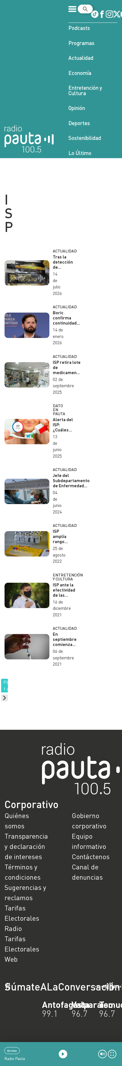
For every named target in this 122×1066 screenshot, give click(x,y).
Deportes (79, 123)
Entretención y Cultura (85, 90)
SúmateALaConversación (45, 986)
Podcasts (79, 28)
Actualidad (80, 57)
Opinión (76, 108)
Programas (81, 43)
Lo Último (79, 153)
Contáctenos (91, 856)
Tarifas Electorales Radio (22, 918)
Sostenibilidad (84, 137)
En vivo (12, 1050)
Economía (79, 73)
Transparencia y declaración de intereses (26, 846)
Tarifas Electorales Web (22, 948)
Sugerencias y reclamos (25, 892)
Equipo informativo (89, 841)
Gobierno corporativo (89, 820)
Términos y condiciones (23, 872)
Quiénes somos (17, 820)
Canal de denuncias (87, 872)
